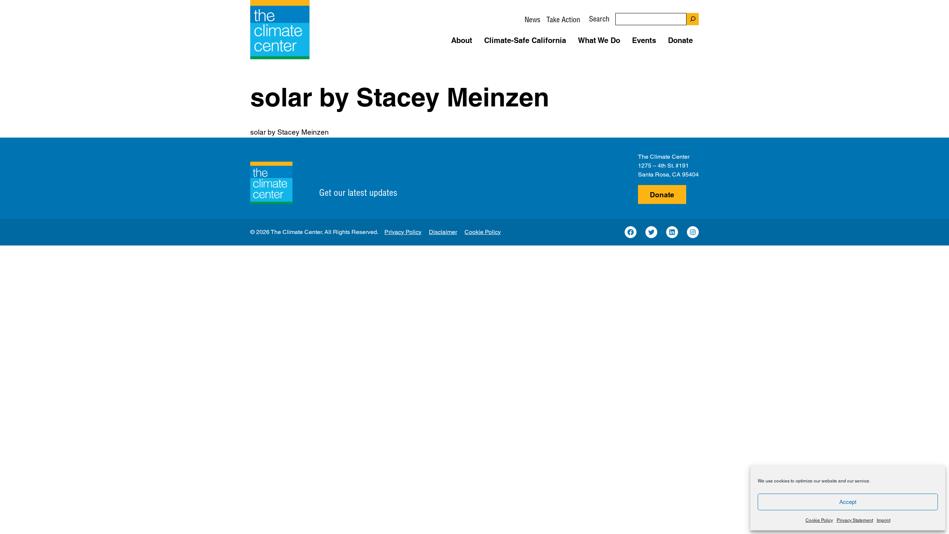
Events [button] (644, 40)
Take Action (563, 19)
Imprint (883, 520)
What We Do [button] (599, 40)
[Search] (693, 19)
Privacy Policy (402, 231)
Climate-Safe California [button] (525, 40)
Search (599, 18)
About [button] (461, 40)
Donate (662, 195)
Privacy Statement (855, 520)
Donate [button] (680, 40)
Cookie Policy (819, 520)
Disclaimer (443, 231)
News (532, 19)
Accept (847, 502)
